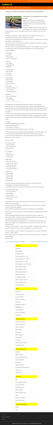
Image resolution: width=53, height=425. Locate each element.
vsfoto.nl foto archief (20, 324)
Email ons (4, 414)
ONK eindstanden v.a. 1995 (21, 261)
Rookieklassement (19, 387)
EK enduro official (19, 296)
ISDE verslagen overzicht (21, 282)
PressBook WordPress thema (35, 423)
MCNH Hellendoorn (19, 365)
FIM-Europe (18, 302)
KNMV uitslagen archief (20, 269)
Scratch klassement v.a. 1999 (22, 258)
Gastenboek (18, 248)
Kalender (48, 1)
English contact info (6, 416)
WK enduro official (19, 294)
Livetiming (35, 1)
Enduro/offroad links (19, 284)
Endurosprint (18, 315)
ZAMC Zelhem (18, 372)
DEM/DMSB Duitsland (20, 304)
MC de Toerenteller (19, 359)
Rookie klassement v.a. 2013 (21, 256)
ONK (7, 7)
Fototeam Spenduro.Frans (21, 342)
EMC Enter (17, 352)
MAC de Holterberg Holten (21, 357)
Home (29, 1)
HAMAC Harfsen (19, 354)
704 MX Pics (18, 340)
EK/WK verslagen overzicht (21, 279)
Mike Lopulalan (18, 329)
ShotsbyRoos (18, 332)
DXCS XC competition (20, 312)
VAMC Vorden (18, 370)
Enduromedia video (19, 345)
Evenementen (42, 1)
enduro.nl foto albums (20, 321)
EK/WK (24, 7)
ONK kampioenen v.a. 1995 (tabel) (23, 264)
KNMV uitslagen (19, 251)
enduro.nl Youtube (19, 327)
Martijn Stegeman (19, 334)
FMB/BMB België (19, 307)
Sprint (19, 7)
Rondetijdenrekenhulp (20, 277)
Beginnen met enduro (20, 274)
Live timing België (19, 309)
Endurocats (17, 291)
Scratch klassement (19, 384)
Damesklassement (19, 253)
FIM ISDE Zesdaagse (20, 299)
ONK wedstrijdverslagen (20, 266)
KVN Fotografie (18, 337)
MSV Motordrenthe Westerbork (22, 367)
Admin (3, 419)
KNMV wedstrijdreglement (21, 271)
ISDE (28, 7)
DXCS (15, 7)
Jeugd (11, 7)
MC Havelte (18, 362)
